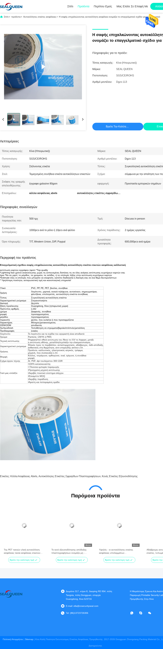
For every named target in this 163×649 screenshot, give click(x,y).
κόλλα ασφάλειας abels (23, 476)
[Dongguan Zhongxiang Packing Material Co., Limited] (11, 6)
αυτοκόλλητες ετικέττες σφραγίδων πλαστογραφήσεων (70, 476)
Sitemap (29, 639)
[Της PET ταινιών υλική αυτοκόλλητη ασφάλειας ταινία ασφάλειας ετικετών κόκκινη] (24, 525)
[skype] (143, 613)
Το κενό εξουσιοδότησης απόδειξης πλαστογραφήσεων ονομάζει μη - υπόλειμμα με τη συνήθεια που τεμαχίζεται (69, 551)
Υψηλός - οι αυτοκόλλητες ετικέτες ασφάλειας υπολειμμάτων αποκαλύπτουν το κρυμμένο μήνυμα (117, 551)
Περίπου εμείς (103, 6)
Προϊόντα (83, 6)
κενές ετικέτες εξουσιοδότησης (120, 476)
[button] (8, 531)
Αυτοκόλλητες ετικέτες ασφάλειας (39, 16)
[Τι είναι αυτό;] (134, 613)
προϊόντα (16, 16)
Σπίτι (70, 6)
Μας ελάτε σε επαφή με (132, 6)
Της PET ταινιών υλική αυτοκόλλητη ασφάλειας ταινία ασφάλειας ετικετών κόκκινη (22, 551)
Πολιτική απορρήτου (13, 639)
